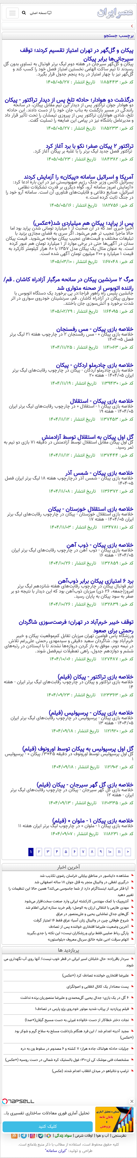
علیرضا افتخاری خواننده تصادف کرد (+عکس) (95, 975)
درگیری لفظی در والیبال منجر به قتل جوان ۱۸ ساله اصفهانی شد (81, 882)
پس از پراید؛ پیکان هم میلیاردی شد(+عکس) (83, 223)
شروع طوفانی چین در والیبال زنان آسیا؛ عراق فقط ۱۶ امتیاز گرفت (81, 920)
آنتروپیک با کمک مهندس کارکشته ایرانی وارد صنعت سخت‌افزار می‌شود (77, 901)
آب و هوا (102, 1136)
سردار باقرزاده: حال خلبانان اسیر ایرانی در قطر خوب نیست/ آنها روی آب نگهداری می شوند (68, 962)
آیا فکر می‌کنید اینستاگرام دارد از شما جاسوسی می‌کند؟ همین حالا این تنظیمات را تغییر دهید (71, 892)
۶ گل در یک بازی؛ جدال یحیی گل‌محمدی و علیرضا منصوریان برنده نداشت (74, 998)
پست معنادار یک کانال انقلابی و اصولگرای (98, 987)
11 (119, 852)
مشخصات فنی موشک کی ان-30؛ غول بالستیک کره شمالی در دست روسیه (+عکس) (67, 1060)
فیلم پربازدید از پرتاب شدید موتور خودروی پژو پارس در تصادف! (82, 1009)
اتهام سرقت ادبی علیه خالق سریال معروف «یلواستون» (88, 939)
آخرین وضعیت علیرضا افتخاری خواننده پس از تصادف (89, 927)
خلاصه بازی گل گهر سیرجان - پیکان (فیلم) (85, 785)
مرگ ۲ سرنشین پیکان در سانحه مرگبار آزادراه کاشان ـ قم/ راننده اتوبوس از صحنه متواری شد (68, 284)
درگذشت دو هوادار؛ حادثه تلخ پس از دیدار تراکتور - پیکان (69, 100)
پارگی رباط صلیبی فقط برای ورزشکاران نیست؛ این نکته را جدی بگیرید (78, 933)
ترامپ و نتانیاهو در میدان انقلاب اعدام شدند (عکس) (90, 1071)
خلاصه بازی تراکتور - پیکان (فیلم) (95, 677)
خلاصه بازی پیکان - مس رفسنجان (94, 329)
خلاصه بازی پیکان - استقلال (101, 401)
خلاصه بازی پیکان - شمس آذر (99, 473)
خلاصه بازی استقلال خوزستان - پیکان (90, 509)
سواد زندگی (63, 1136)
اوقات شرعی (84, 1136)
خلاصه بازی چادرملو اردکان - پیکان (94, 365)
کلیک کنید (48, 1126)
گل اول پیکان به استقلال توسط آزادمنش (87, 437)
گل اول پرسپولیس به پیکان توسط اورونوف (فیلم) (77, 749)
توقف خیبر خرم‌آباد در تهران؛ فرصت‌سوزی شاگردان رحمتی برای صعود (76, 627)
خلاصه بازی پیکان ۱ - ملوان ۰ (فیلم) (92, 821)
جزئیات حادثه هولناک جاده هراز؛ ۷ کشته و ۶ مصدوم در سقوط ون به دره (75, 1049)
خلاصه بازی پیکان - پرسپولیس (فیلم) (91, 713)
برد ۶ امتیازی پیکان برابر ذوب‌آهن (95, 581)
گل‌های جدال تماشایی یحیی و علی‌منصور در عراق (92, 914)
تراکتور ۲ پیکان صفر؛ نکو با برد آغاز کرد (89, 146)
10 (110, 852)
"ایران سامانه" (56, 1151)
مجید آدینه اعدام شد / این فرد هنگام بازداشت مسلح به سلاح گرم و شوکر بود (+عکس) (74, 1034)
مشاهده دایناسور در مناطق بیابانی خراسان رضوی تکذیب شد (84, 876)
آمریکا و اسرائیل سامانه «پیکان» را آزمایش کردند (78, 177)
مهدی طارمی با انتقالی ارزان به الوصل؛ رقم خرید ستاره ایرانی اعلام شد (77, 908)
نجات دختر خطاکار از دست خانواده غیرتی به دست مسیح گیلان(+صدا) (77, 1020)
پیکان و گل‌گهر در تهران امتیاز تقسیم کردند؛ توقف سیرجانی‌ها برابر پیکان (76, 55)
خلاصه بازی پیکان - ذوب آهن (100, 545)
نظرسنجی (119, 1136)
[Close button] (132, 1101)
